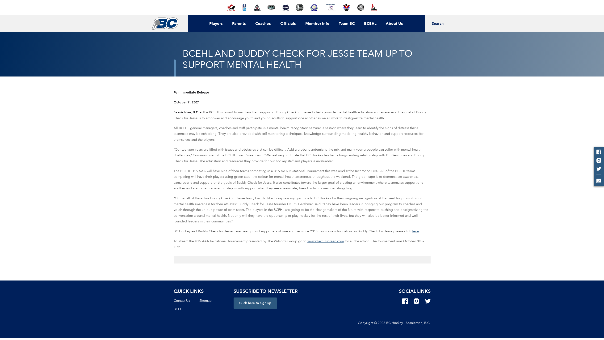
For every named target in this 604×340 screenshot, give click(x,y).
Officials (288, 23)
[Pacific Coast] (314, 7)
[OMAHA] (299, 7)
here (415, 231)
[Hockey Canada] (231, 7)
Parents (239, 23)
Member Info (317, 23)
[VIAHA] (346, 7)
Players (216, 23)
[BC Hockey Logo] (165, 23)
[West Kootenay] (361, 7)
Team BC (347, 23)
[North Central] (271, 7)
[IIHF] (244, 7)
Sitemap (205, 300)
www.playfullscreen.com (325, 241)
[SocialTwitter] (428, 301)
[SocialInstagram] (416, 301)
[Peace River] (330, 7)
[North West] (285, 7)
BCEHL (370, 23)
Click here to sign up (255, 303)
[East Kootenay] (257, 7)
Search (438, 23)
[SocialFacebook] (405, 301)
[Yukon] (374, 7)
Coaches (263, 23)
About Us (394, 23)
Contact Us (182, 300)
